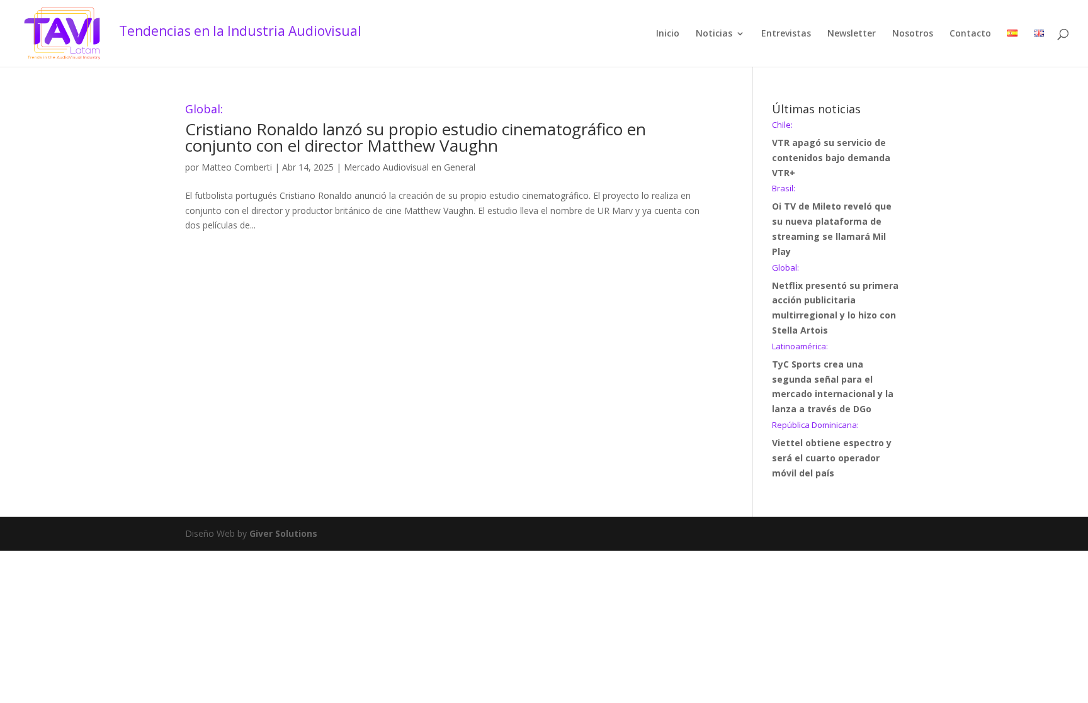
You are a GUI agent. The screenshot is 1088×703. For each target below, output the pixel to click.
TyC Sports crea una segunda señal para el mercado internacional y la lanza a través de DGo (832, 378)
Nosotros (912, 34)
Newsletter (851, 34)
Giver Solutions (283, 533)
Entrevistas (786, 34)
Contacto (970, 34)
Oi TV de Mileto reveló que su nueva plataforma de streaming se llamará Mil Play (832, 220)
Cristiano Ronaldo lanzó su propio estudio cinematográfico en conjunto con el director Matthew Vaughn (415, 130)
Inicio (667, 34)
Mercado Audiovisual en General (409, 167)
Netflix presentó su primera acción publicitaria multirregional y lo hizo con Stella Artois (835, 300)
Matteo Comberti (236, 167)
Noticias (714, 34)
